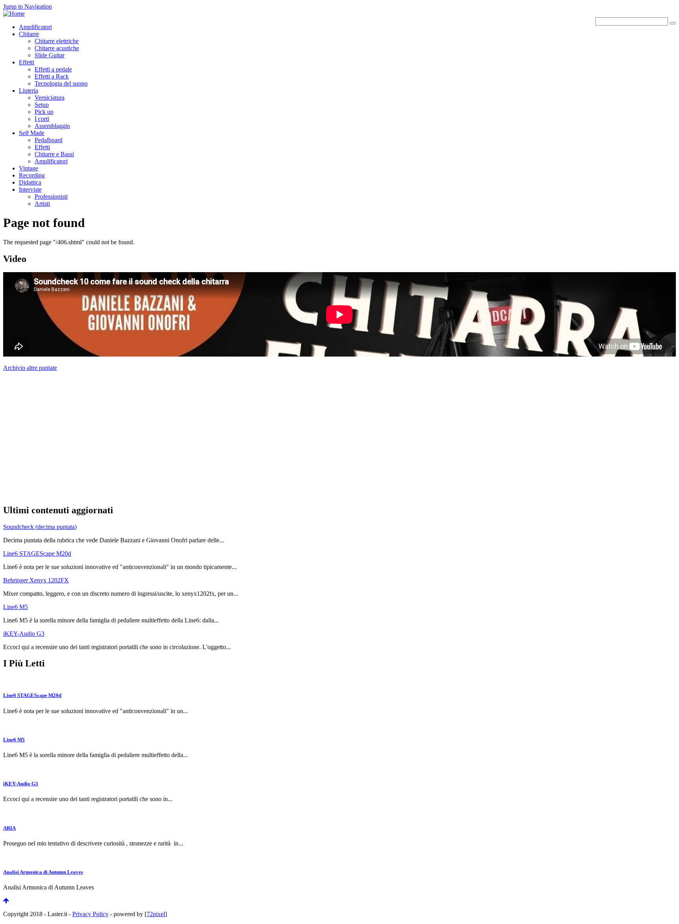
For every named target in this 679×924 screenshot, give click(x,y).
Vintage (28, 168)
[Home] (14, 13)
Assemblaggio (52, 126)
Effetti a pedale (53, 69)
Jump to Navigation (27, 6)
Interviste (30, 189)
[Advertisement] (62, 437)
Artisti (42, 203)
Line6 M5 (15, 607)
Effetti (26, 62)
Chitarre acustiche (57, 48)
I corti (42, 118)
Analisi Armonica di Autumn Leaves (43, 872)
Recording (32, 175)
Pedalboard (48, 140)
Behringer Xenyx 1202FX (36, 580)
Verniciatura (49, 97)
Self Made (31, 133)
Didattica (30, 182)
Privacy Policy (90, 914)
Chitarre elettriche (57, 41)
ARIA (9, 828)
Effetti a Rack (52, 76)
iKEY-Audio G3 (23, 633)
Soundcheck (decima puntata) (40, 526)
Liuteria (28, 90)
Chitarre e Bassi (54, 154)
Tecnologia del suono (61, 83)
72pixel (156, 914)
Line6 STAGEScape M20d (37, 553)
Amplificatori (35, 27)
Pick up (44, 111)
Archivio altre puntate (30, 367)
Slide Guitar (49, 55)
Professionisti (51, 196)
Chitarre (29, 34)
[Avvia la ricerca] (673, 23)
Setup (42, 104)
